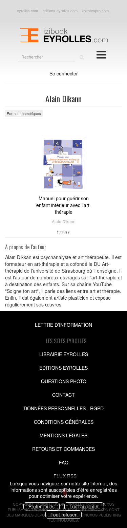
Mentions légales (63, 435)
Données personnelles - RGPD (64, 408)
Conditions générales (63, 421)
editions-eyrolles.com (60, 10)
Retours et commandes (63, 448)
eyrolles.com (27, 10)
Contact (63, 394)
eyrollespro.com (95, 10)
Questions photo (63, 381)
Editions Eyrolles (63, 367)
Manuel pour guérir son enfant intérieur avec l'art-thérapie (63, 205)
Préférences (41, 506)
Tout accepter (84, 506)
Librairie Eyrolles (63, 354)
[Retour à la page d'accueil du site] (63, 34)
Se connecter (63, 73)
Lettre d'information (63, 324)
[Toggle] (101, 54)
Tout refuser (63, 514)
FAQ (63, 462)
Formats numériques (24, 113)
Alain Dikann (64, 221)
